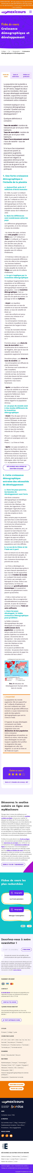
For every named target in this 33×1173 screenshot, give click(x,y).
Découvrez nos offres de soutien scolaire (16, 467)
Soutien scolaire (16, 1084)
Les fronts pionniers (16, 899)
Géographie (16, 51)
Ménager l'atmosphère (16, 915)
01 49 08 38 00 (5, 992)
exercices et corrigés (11, 843)
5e (9, 51)
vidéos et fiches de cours (14, 850)
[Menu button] (30, 12)
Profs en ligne (24, 839)
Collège (3, 51)
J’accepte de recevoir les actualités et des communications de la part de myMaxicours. (17, 956)
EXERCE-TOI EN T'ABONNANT (13, 864)
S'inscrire (26, 949)
